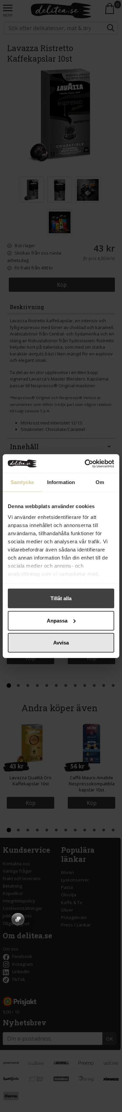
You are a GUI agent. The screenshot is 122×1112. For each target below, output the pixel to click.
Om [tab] (100, 482)
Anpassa (57, 620)
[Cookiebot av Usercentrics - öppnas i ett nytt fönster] (86, 463)
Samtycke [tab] (22, 482)
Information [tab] (61, 482)
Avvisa (61, 643)
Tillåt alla (61, 598)
